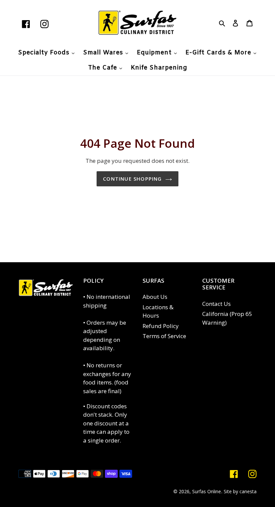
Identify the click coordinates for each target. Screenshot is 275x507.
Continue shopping (132, 178)
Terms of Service (164, 336)
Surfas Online (206, 491)
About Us (155, 297)
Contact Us (216, 304)
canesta (248, 491)
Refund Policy (161, 326)
